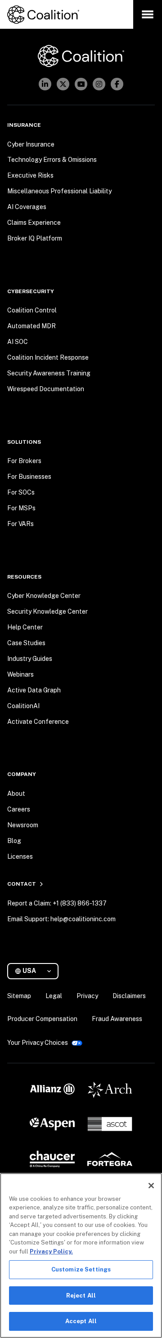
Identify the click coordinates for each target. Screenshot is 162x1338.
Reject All (81, 1295)
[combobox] (36, 971)
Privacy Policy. (51, 1251)
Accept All (81, 1321)
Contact (21, 884)
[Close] (151, 1185)
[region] (81, 1255)
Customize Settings (81, 1269)
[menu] (147, 14)
